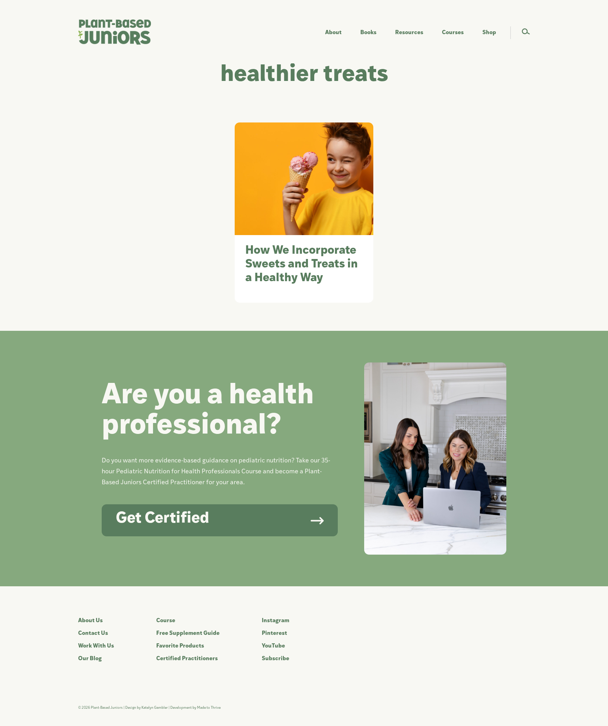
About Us (90, 621)
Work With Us (96, 646)
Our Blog (90, 659)
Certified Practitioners (187, 659)
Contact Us (93, 633)
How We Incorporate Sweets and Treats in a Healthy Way (301, 264)
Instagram (275, 621)
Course (165, 621)
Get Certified (162, 518)
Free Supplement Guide (188, 633)
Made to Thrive (209, 708)
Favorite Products (180, 646)
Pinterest (274, 633)
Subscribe (275, 659)
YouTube (273, 646)
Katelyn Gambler (154, 708)
